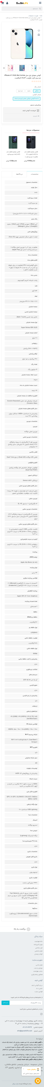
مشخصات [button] (34, 174)
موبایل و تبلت (38, 968)
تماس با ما (39, 988)
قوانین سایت (38, 992)
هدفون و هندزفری (36, 974)
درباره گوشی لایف (36, 985)
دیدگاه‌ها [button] (19, 174)
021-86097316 (27, 1027)
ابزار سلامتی (38, 948)
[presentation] (40, 68)
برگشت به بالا (20, 929)
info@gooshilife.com (24, 1031)
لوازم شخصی (38, 951)
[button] (4, 3)
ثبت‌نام (5, 1003)
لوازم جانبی (39, 965)
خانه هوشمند (38, 941)
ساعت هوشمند (37, 971)
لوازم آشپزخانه (38, 945)
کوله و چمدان (38, 954)
